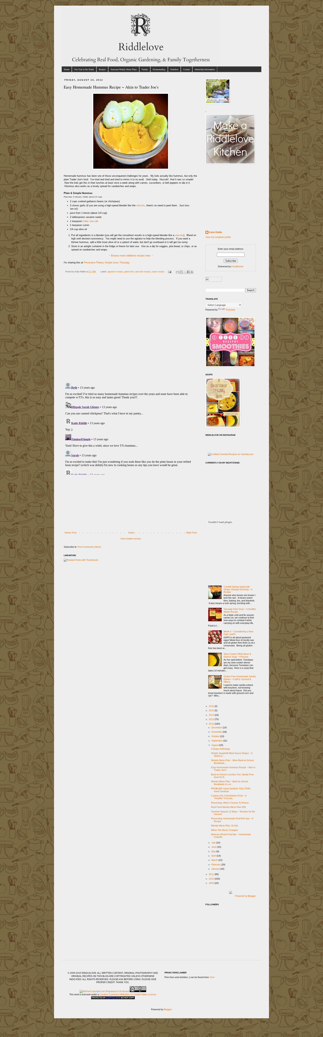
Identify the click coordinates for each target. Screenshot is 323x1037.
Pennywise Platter (93, 262)
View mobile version (130, 538)
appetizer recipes (115, 271)
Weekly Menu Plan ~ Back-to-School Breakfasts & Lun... (229, 782)
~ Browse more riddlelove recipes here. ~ (130, 255)
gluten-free (129, 271)
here (212, 977)
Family (145, 69)
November (217, 732)
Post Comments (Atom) (89, 547)
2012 (212, 724)
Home (66, 69)
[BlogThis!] (181, 272)
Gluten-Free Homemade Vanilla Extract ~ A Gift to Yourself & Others (240, 679)
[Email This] (177, 272)
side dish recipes (142, 271)
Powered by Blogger (245, 896)
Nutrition (174, 69)
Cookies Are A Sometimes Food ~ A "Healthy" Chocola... (228, 797)
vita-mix (140, 205)
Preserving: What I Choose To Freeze (230, 803)
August (215, 745)
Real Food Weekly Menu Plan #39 (228, 807)
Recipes (102, 69)
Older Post (191, 532)
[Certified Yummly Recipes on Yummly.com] (230, 454)
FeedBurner (237, 266)
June (214, 847)
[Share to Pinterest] (192, 272)
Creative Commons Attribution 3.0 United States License (127, 994)
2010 (212, 879)
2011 (212, 874)
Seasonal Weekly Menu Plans (124, 69)
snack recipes (158, 271)
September (217, 740)
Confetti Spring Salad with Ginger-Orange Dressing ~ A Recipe (238, 590)
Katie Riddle (215, 232)
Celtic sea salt (90, 221)
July (213, 842)
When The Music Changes (224, 830)
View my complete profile (218, 237)
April (214, 855)
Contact (186, 69)
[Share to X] (185, 272)
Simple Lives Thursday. (117, 262)
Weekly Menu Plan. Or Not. (224, 825)
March (214, 860)
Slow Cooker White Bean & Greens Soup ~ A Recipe (237, 655)
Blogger (168, 1009)
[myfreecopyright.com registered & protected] (104, 991)
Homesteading (159, 69)
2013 (212, 719)
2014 (212, 715)
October (215, 736)
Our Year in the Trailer (84, 69)
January (215, 869)
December (217, 727)
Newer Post (70, 532)
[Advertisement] (131, 503)
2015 (212, 710)
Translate (230, 309)
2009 (212, 883)
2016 (212, 706)
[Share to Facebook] (188, 272)
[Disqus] (131, 331)
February (216, 864)
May (213, 851)
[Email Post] (169, 271)
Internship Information (205, 69)
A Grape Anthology (220, 749)
